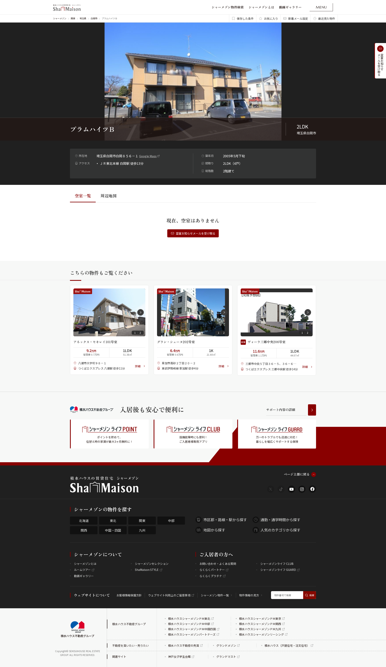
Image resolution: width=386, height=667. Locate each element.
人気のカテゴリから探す (280, 529)
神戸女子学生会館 (179, 657)
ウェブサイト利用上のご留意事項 (169, 595)
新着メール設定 (298, 18)
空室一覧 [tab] (83, 196)
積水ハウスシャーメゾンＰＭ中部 (189, 624)
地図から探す (214, 529)
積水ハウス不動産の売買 (183, 645)
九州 (142, 530)
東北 (113, 520)
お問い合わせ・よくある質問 (217, 564)
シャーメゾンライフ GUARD (278, 570)
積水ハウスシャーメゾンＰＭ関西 (260, 624)
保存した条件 (245, 18)
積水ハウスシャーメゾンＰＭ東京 (260, 619)
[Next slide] (140, 312)
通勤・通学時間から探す (280, 519)
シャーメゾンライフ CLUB (277, 564)
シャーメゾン (59, 18)
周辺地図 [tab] (109, 196)
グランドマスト (226, 657)
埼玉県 (83, 18)
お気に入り (271, 18)
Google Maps (148, 156)
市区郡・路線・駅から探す (225, 519)
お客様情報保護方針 (129, 595)
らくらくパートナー (212, 570)
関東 (73, 18)
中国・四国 (113, 530)
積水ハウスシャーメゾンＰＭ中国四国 (192, 629)
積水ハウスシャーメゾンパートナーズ (192, 634)
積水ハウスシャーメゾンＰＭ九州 (260, 629)
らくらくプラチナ (210, 576)
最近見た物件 (326, 18)
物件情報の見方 (249, 595)
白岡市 (94, 18)
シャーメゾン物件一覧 (215, 595)
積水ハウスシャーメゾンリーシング (261, 634)
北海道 (84, 520)
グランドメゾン (226, 645)
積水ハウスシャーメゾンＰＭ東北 (189, 619)
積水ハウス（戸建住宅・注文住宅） (287, 645)
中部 (171, 520)
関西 (84, 530)
